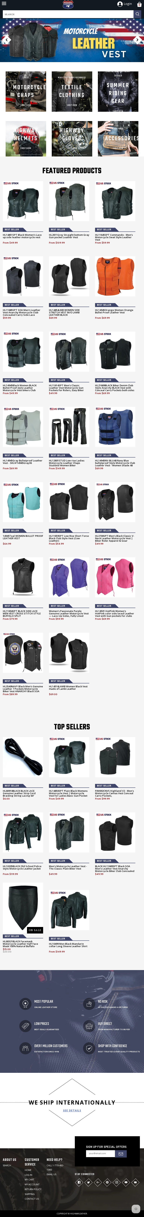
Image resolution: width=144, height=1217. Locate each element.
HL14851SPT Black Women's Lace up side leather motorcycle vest (22, 236)
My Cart (29, 1179)
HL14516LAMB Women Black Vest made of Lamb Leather (68, 687)
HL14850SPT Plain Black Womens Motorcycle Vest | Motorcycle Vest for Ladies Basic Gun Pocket (68, 793)
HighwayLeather (78, 1213)
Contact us (32, 1198)
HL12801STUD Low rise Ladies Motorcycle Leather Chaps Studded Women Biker (66, 463)
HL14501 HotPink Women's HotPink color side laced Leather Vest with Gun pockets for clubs (114, 613)
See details (72, 1110)
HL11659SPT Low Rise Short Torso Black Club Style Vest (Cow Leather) (69, 538)
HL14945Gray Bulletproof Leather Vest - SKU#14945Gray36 (22, 461)
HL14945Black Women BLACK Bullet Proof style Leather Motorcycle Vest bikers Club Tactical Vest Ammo (20, 389)
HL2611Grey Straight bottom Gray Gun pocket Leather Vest (69, 236)
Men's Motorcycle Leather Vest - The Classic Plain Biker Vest (68, 867)
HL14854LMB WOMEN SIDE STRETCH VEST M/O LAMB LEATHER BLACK (64, 312)
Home (28, 1170)
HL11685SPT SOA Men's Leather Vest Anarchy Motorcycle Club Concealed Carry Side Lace (21, 312)
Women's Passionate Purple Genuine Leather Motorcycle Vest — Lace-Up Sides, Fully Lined (69, 613)
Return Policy (33, 1189)
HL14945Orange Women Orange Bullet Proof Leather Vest (114, 311)
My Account (32, 1184)
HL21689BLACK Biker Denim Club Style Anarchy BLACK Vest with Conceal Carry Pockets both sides (114, 387)
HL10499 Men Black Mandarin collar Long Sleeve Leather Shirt (68, 945)
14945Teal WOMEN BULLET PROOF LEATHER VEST (23, 537)
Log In (28, 1175)
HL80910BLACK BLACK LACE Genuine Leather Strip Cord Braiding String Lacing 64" (19, 793)
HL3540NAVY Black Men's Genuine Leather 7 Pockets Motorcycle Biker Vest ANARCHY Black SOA (23, 689)
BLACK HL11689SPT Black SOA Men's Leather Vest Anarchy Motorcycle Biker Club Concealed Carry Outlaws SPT (114, 870)
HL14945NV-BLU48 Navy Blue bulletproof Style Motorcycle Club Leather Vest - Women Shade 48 (115, 463)
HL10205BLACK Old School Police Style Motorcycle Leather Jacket (22, 867)
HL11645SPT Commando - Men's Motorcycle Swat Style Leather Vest (114, 237)
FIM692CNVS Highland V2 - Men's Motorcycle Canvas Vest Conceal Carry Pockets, (114, 793)
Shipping (30, 1194)
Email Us (51, 1174)
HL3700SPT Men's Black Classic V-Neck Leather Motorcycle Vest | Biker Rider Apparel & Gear (114, 538)
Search (7, 1165)
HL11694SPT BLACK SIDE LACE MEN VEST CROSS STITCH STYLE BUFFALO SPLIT (22, 613)
